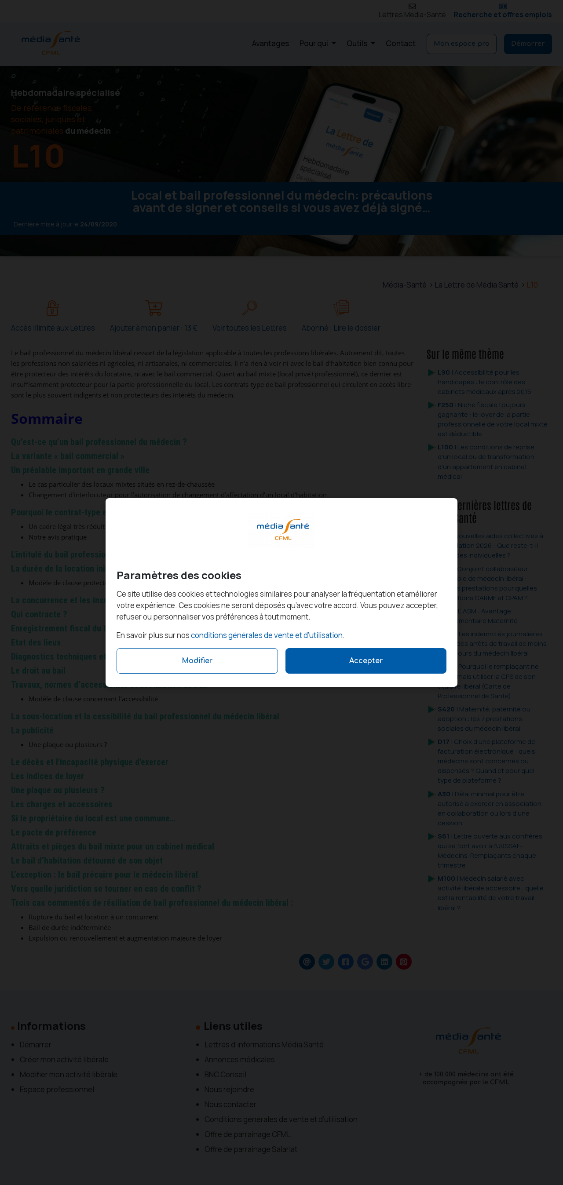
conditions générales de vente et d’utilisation (267, 635)
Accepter (366, 661)
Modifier (197, 661)
